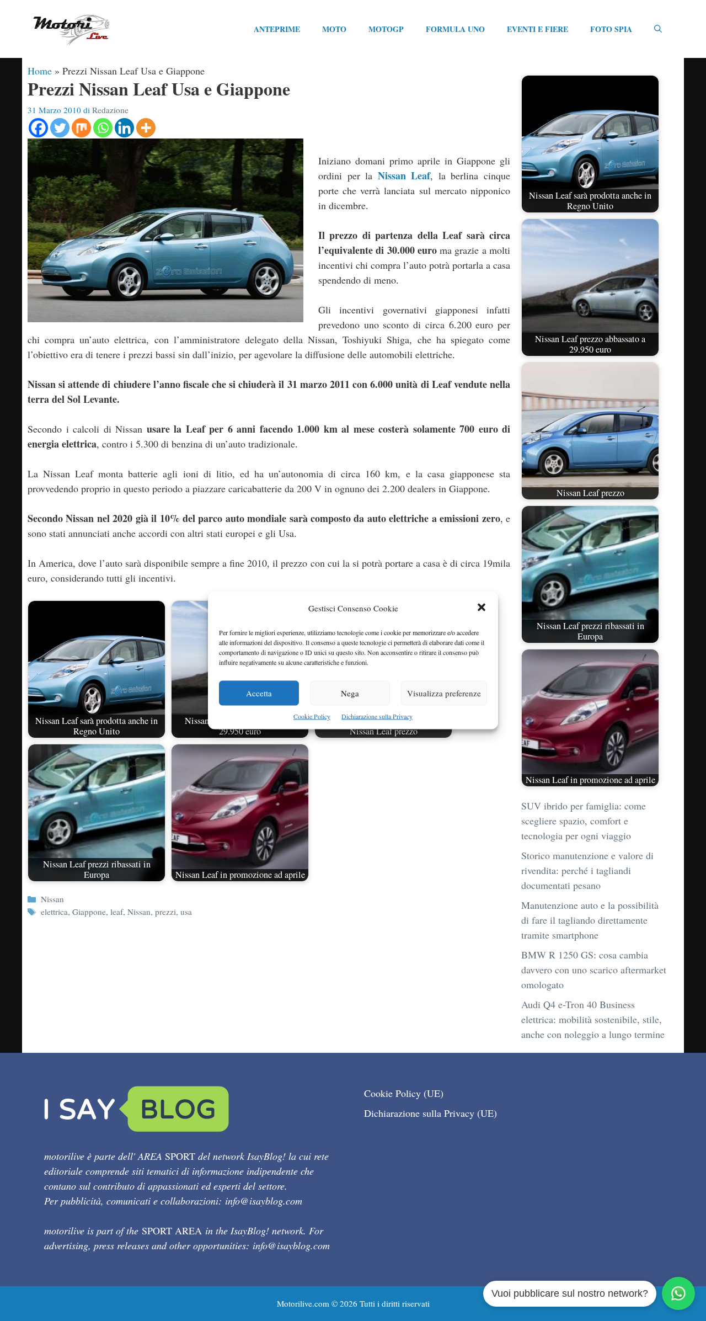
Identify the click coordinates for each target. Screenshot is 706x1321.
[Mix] (81, 127)
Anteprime (277, 29)
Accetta (259, 693)
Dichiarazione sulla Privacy (377, 716)
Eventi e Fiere (537, 29)
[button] (481, 608)
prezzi (165, 911)
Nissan (52, 898)
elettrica (54, 911)
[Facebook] (38, 127)
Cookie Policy (311, 716)
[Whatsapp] (103, 127)
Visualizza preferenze (444, 693)
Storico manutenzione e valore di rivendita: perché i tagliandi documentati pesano (587, 870)
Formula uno (455, 29)
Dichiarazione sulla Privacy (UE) (430, 1113)
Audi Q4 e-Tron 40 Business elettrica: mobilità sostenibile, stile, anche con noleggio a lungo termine (593, 1019)
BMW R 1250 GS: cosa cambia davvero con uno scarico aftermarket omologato (593, 969)
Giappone (89, 911)
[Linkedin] (124, 127)
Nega (350, 693)
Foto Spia (611, 29)
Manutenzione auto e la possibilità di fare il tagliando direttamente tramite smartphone (590, 919)
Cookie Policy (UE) (403, 1093)
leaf (116, 911)
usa (186, 911)
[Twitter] (59, 127)
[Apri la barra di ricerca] (658, 29)
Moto (334, 29)
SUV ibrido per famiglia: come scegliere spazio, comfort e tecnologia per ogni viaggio (583, 820)
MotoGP (386, 29)
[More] (146, 127)
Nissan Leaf (404, 175)
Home (40, 70)
